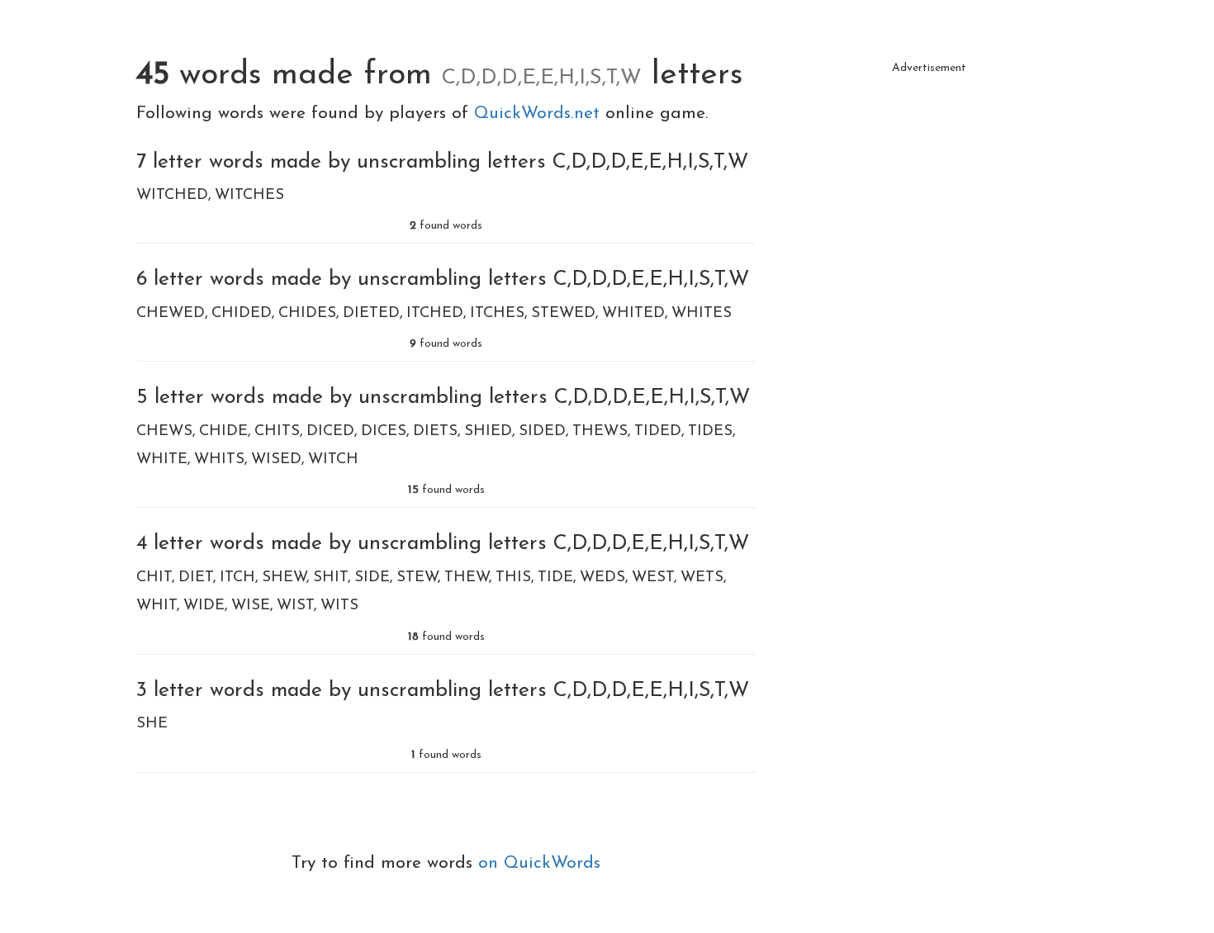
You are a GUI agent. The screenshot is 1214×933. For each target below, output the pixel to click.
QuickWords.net (539, 113)
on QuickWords (539, 863)
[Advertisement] (929, 198)
